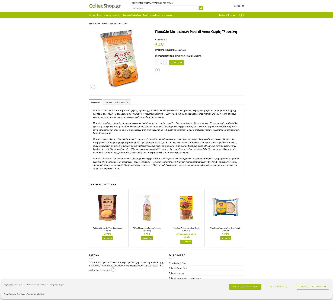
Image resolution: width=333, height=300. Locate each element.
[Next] (244, 219)
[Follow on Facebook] (241, 15)
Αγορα (175, 63)
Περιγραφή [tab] (95, 102)
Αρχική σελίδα (94, 23)
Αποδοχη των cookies (245, 286)
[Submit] (201, 8)
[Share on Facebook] (157, 70)
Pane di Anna (161, 39)
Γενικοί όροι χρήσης (177, 263)
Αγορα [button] (106, 238)
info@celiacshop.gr (102, 270)
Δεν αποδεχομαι (279, 286)
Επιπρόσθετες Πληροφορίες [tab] (116, 102)
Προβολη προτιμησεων (313, 286)
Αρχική (92, 15)
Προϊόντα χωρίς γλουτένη (108, 15)
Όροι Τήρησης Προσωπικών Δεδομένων (30, 294)
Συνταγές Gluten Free (132, 15)
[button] (227, 15)
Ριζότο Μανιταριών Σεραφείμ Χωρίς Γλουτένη (147, 229)
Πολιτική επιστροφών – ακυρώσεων (184, 278)
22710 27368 (166, 3)
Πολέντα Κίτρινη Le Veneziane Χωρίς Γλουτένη (107, 229)
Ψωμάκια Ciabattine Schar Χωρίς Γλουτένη (186, 229)
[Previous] (89, 219)
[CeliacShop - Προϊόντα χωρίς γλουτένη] (108, 6)
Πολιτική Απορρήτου (177, 268)
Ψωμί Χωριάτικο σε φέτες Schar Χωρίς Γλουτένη (225, 229)
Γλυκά (125, 23)
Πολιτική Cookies (10, 294)
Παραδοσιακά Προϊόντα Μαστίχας (157, 15)
